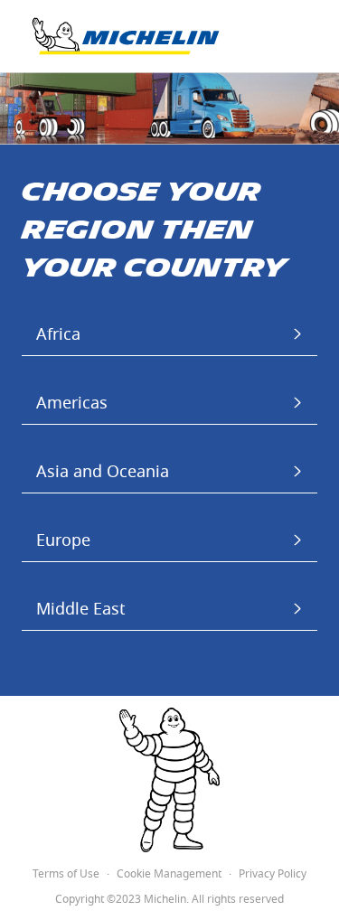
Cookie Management (169, 875)
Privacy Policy (272, 875)
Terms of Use (66, 875)
